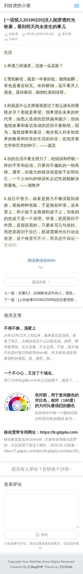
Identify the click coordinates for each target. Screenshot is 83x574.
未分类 (66, 34)
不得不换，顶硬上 (20, 328)
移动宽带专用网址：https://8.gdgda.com (41, 432)
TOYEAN (66, 567)
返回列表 (39, 282)
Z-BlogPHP (35, 567)
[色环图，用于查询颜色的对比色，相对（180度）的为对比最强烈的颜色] (17, 401)
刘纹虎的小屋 (17, 5)
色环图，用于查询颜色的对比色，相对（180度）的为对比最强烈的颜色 (57, 400)
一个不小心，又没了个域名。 (30, 373)
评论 (44, 535)
